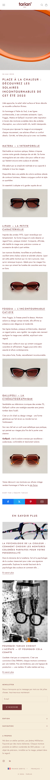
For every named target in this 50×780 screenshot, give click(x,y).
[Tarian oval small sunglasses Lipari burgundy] (25, 285)
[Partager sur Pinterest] (30, 501)
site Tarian (34, 485)
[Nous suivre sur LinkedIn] (10, 761)
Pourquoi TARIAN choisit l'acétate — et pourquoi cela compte (22, 649)
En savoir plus (8, 572)
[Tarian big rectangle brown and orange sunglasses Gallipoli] (25, 459)
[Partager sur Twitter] (19, 501)
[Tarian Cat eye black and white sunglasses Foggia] (25, 372)
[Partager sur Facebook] (8, 501)
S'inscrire (12, 707)
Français (35, 769)
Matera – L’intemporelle (21, 145)
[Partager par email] (42, 501)
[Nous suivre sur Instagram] (3, 761)
